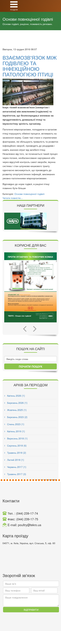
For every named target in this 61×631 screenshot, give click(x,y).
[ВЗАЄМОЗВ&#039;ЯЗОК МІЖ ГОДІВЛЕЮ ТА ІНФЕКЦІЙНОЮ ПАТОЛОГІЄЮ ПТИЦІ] (30, 92)
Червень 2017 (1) (16, 467)
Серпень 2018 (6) (16, 445)
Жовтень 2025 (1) (16, 410)
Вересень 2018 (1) (17, 438)
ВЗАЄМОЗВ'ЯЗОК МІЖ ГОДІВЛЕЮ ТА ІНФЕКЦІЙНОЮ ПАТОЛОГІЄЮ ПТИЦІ (30, 66)
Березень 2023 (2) (16, 417)
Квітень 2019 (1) (15, 431)
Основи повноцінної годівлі (29, 194)
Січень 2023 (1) (15, 424)
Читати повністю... (13, 198)
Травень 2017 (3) (16, 474)
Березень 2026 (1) (16, 402)
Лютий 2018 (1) (15, 459)
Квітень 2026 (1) (15, 395)
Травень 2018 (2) (16, 452)
